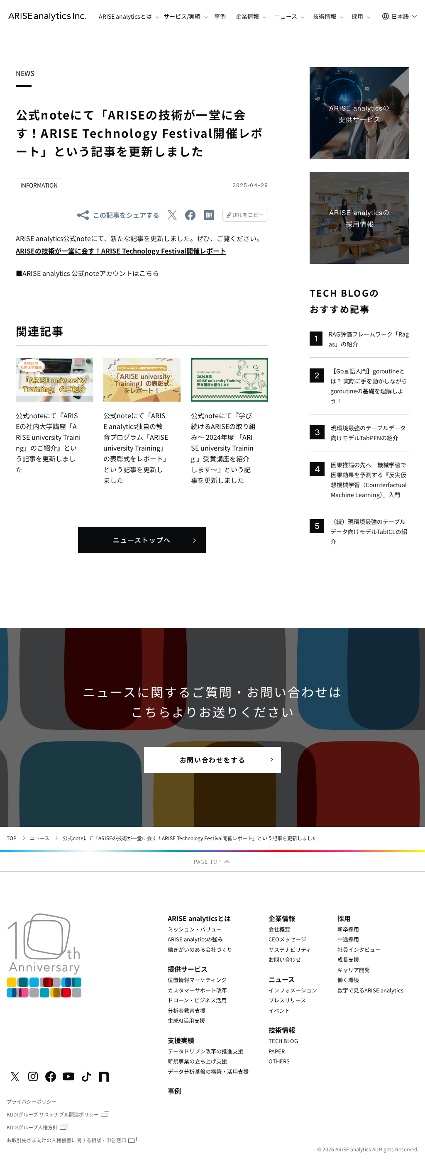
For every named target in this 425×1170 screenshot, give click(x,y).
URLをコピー (248, 215)
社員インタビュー (359, 949)
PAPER (277, 1051)
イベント (279, 1010)
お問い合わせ (285, 959)
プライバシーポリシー (31, 1101)
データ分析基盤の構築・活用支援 (208, 1071)
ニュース (39, 837)
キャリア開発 (353, 970)
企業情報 (282, 918)
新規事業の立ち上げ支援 (197, 1061)
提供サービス (188, 969)
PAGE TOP (208, 861)
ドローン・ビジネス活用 (197, 1000)
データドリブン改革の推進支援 (205, 1051)
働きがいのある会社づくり (200, 949)
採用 (344, 918)
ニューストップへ (142, 540)
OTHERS (279, 1061)
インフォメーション (293, 990)
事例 (220, 16)
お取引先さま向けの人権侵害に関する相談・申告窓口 (66, 1139)
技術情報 (282, 1030)
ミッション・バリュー (195, 929)
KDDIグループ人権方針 (32, 1127)
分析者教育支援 (186, 1010)
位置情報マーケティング (197, 980)
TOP (12, 837)
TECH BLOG (283, 1041)
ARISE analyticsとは (199, 918)
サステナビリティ (290, 949)
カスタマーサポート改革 (197, 990)
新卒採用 (348, 929)
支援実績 (181, 1040)
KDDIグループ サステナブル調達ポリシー (53, 1114)
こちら (149, 273)
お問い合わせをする (212, 760)
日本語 (400, 16)
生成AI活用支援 (186, 1020)
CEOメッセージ (287, 939)
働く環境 (348, 980)
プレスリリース (287, 1000)
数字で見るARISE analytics (370, 990)
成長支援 (348, 959)
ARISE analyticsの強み (195, 939)
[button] (125, 16)
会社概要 (279, 929)
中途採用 (348, 939)
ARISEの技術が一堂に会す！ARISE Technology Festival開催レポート (121, 251)
